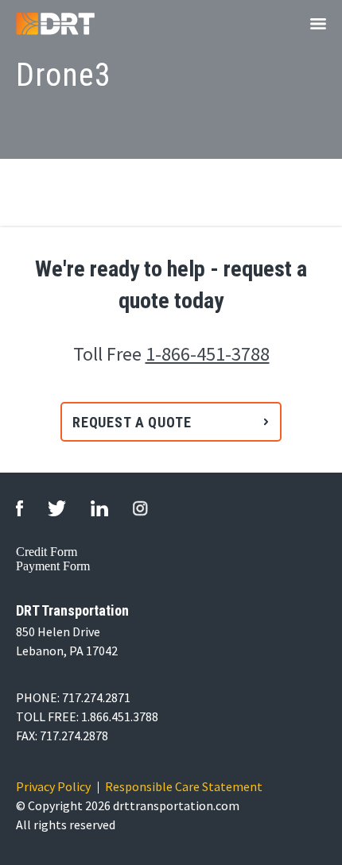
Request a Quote (131, 422)
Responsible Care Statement (183, 786)
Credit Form (46, 551)
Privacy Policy (53, 786)
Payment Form (53, 566)
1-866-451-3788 (208, 354)
